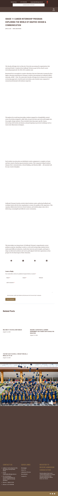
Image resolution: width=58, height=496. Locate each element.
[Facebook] (11, 261)
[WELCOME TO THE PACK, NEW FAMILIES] (15, 321)
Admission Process (26, 472)
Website (41, 277)
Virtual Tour (14, 2)
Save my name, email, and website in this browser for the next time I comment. (24, 295)
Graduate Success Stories (29, 401)
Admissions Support (29, 5)
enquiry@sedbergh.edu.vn (37, 2)
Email (24, 277)
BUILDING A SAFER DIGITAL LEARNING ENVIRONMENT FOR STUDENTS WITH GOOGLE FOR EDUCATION (42, 331)
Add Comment (10, 282)
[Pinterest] (35, 261)
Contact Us (24, 476)
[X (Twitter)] (23, 261)
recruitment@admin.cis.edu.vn (9, 478)
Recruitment (24, 474)
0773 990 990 (24, 2)
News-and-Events (17, 28)
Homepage (24, 468)
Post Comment (10, 299)
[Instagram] (54, 493)
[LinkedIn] (47, 261)
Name (8, 277)
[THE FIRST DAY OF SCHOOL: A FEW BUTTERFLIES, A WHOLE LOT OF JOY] (15, 345)
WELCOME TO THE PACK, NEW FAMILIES (12, 330)
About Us (23, 470)
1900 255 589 (11, 482)
